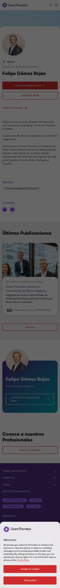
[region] (30, 555)
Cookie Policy (23, 560)
